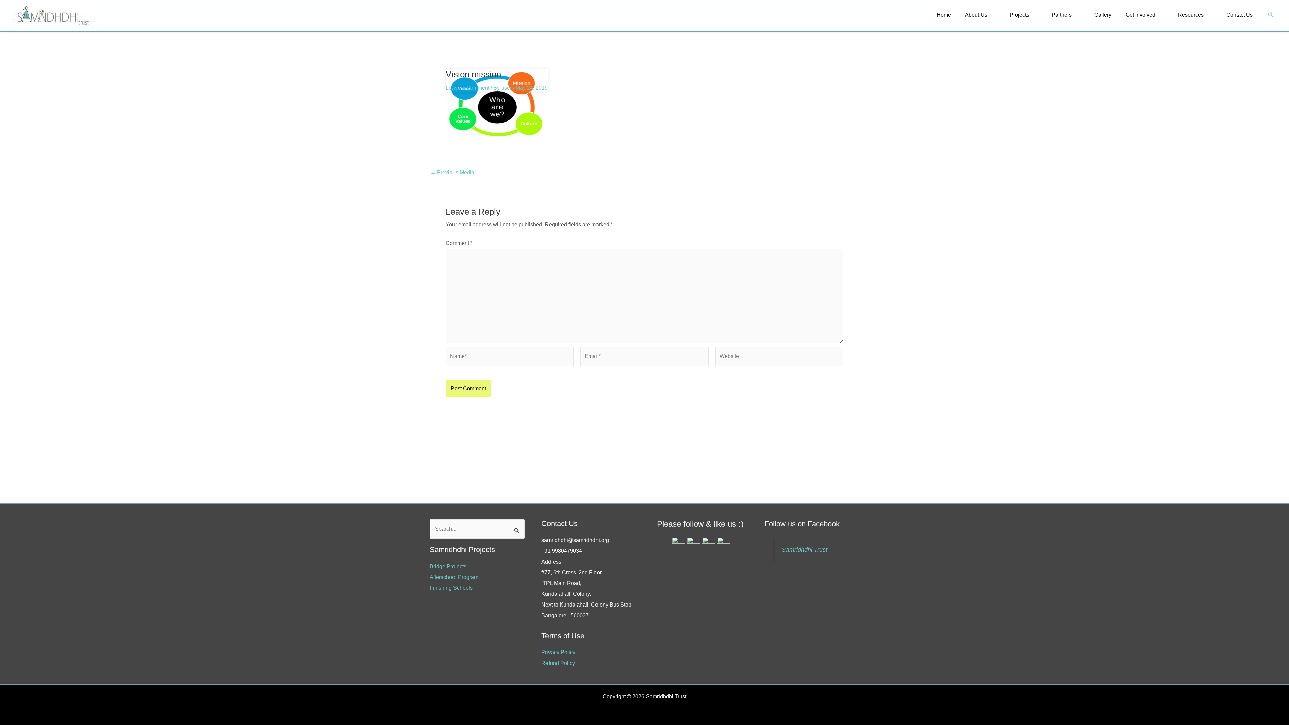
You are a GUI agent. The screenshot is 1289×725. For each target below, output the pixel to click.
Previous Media (452, 172)
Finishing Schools (451, 588)
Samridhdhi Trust (804, 549)
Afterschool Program (454, 577)
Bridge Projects (448, 566)
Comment (459, 243)
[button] (1271, 15)
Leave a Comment (467, 88)
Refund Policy (558, 663)
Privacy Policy (558, 652)
